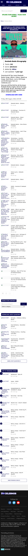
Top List (18, 516)
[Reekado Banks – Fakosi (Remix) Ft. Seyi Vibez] (5, 119)
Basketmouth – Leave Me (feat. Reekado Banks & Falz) (18, 257)
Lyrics (2, 513)
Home (3, 5)
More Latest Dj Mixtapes (13, 361)
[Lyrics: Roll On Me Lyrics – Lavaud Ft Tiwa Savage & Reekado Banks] (5, 220)
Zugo (15, 539)
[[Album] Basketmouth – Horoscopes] (5, 266)
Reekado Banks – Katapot (17, 165)
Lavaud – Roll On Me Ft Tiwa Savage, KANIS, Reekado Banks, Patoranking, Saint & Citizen (18, 228)
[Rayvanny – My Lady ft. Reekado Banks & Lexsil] (5, 158)
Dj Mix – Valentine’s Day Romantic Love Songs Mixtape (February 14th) (17, 354)
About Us (3, 509)
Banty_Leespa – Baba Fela (17, 416)
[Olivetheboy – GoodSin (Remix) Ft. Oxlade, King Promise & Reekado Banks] (5, 142)
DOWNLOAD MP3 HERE (14, 95)
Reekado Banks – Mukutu (17, 103)
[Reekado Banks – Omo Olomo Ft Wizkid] (5, 126)
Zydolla (11, 538)
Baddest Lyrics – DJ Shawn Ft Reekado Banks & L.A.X (18, 235)
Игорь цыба (9, 541)
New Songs (13, 511)
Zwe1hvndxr (10, 546)
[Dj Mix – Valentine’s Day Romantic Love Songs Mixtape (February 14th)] (5, 355)
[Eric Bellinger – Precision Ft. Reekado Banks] (5, 112)
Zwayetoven (18, 541)
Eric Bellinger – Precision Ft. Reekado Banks (18, 111)
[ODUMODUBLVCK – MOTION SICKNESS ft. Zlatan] (5, 391)
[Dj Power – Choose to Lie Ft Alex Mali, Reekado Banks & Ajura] (5, 196)
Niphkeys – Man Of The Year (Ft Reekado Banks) (18, 271)
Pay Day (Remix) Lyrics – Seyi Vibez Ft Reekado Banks (18, 242)
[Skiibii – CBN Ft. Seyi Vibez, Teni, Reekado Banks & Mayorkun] (5, 212)
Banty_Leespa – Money (17, 458)
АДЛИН (15, 543)
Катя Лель (22, 545)
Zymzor (21, 543)
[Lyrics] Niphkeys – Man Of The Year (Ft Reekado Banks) (18, 278)
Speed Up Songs (17, 513)
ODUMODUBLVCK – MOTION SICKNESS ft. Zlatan (18, 389)
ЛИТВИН (11, 535)
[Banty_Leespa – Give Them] (5, 454)
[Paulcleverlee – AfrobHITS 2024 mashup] (5, 341)
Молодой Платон (20, 538)
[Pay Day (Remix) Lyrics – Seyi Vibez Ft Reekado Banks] (5, 244)
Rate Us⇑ (3, 518)
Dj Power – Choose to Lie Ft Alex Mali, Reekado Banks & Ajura (18, 195)
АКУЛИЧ (3, 539)
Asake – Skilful (14, 381)
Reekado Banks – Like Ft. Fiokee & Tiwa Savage (17, 148)
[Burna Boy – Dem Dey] (5, 398)
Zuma (4, 540)
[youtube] (18, 502)
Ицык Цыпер (16, 536)
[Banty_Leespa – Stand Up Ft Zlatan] (5, 433)
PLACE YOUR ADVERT (18, 15)
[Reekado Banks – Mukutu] (5, 105)
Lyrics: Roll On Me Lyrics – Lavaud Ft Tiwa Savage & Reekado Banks (18, 218)
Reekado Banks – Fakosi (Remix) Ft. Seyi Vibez (17, 118)
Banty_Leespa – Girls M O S (18, 423)
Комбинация (19, 546)
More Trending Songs (13, 480)
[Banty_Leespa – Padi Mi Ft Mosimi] (5, 440)
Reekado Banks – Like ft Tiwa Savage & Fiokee (18, 132)
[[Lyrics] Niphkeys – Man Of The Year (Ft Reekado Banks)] (5, 280)
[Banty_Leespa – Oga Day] (5, 468)
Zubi (2, 545)
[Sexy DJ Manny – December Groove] (5, 327)
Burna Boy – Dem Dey (16, 395)
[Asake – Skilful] (5, 383)
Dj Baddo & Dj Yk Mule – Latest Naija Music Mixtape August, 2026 (18, 286)
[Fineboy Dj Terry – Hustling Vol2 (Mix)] (5, 334)
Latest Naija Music (5, 511)
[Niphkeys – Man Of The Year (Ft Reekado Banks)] (5, 273)
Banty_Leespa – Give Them (18, 451)
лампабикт (14, 540)
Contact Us (9, 509)
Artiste (17, 5)
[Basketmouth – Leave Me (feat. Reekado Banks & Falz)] (5, 259)
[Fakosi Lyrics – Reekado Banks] (5, 174)
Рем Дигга (4, 535)
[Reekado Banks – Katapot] (5, 167)
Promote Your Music (5, 516)
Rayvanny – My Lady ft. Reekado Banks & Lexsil (17, 155)
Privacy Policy (16, 509)
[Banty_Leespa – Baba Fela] (5, 419)
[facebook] (9, 502)
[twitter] (14, 502)
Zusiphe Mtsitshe (6, 543)
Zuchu (3, 546)
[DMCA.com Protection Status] (14, 549)
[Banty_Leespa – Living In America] (5, 447)
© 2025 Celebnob (11, 518)
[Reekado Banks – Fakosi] (5, 181)
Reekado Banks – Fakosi (17, 179)
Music (9, 5)
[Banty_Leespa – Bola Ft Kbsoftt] (5, 475)
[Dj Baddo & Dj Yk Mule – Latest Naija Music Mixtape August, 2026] (5, 287)
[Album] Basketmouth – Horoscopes (17, 264)
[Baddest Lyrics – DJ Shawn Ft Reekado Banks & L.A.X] (5, 237)
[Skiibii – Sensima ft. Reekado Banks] (5, 188)
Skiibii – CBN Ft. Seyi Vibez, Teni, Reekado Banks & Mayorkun (18, 211)
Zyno (24, 539)
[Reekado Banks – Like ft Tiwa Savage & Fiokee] (5, 133)
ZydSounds (4, 538)
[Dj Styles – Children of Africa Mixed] (5, 320)
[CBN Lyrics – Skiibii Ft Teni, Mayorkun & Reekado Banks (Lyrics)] (5, 204)
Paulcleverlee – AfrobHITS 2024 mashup (17, 339)
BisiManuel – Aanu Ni (16, 374)
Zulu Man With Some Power (9, 544)
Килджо (7, 545)
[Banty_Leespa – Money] (5, 461)
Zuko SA (10, 539)
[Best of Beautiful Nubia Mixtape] (5, 348)
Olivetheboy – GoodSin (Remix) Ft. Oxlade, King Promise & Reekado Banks (18, 140)
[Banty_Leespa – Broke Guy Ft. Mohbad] (5, 412)
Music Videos (20, 511)
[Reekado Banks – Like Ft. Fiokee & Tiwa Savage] (5, 150)
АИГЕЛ (21, 544)
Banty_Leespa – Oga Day (17, 465)
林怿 (8, 540)
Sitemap (23, 516)
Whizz (14, 69)
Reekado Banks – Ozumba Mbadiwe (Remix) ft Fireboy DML (18, 250)
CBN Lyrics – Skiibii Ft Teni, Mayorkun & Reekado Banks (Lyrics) (18, 202)
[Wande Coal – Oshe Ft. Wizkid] (5, 405)
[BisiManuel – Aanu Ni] (5, 376)
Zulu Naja (15, 545)
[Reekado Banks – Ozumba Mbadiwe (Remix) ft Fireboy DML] (5, 251)
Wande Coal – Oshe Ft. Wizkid (19, 402)
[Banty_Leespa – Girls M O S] (5, 426)
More (24, 5)
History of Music (8, 513)
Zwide (20, 539)
